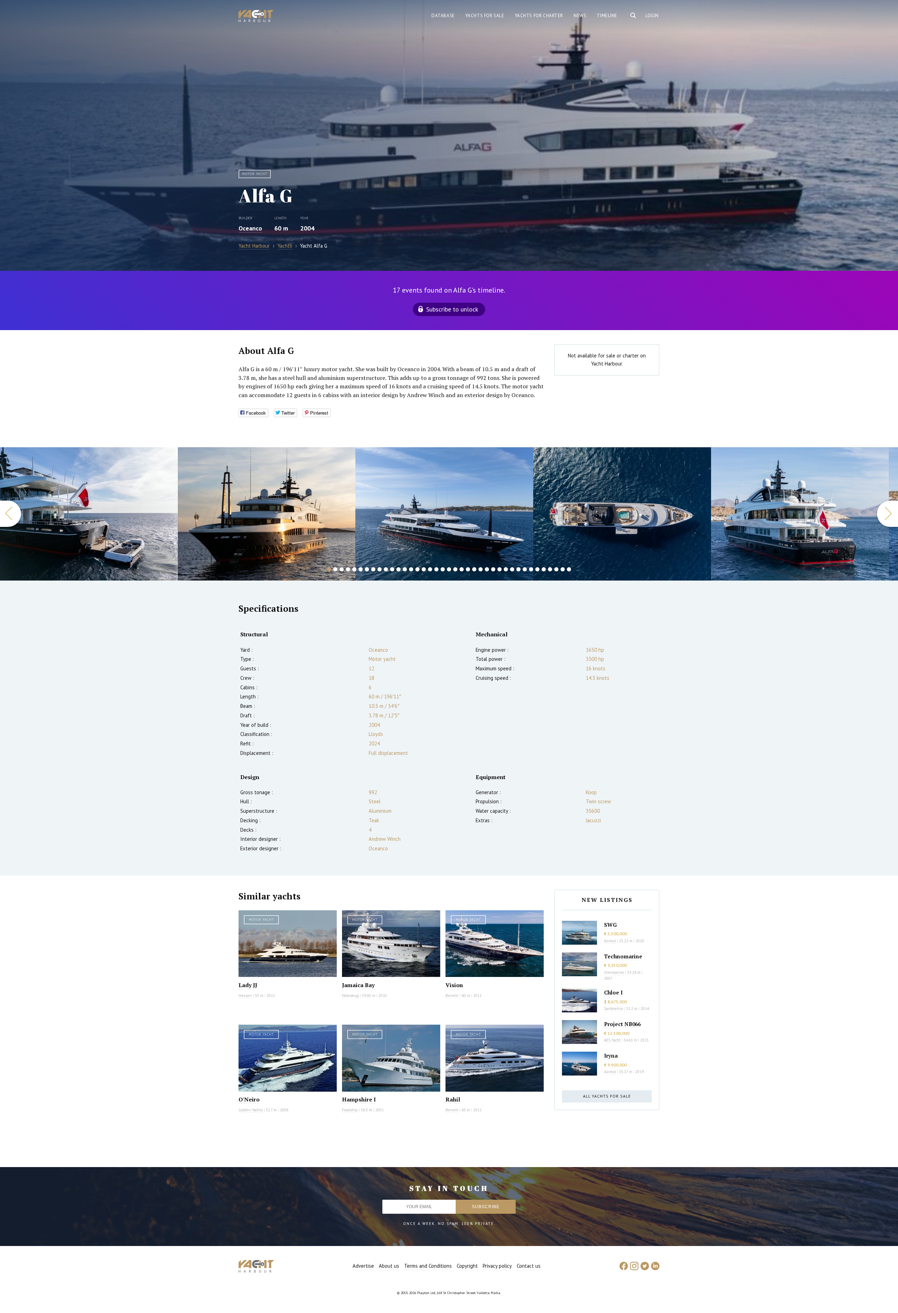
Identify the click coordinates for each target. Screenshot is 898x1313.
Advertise (363, 1265)
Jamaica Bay (358, 985)
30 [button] (512, 569)
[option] (89, 514)
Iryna (611, 1055)
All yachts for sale (607, 1096)
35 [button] (544, 569)
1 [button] (329, 569)
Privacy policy (497, 1265)
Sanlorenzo (613, 1008)
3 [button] (342, 569)
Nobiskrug (350, 995)
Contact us (529, 1265)
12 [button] (398, 569)
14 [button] (411, 569)
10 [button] (386, 569)
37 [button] (556, 569)
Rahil (452, 1099)
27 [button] (493, 569)
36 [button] (550, 569)
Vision (454, 985)
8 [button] (373, 569)
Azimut (610, 940)
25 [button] (480, 569)
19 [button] (443, 569)
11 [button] (392, 569)
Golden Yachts (251, 1109)
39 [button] (569, 569)
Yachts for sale (484, 16)
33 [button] (531, 569)
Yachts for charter (539, 16)
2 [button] (335, 569)
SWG (610, 924)
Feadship (350, 1109)
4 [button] (348, 569)
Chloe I (613, 992)
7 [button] (367, 569)
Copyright (467, 1265)
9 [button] (379, 569)
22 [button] (462, 569)
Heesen (245, 995)
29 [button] (506, 569)
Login (652, 16)
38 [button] (563, 569)
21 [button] (455, 569)
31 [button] (518, 569)
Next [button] (887, 514)
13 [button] (405, 569)
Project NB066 (622, 1023)
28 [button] (499, 569)
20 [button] (449, 569)
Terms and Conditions (428, 1265)
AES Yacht (612, 1040)
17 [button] (430, 569)
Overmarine (614, 972)
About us (389, 1265)
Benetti (451, 995)
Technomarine (623, 956)
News (580, 16)
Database (443, 16)
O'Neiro (249, 1099)
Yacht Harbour (256, 17)
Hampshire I (359, 1099)
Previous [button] (10, 514)
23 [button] (468, 569)
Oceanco (250, 228)
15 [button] (417, 569)
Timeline (607, 16)
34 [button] (537, 569)
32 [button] (525, 569)
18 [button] (436, 569)
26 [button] (487, 569)
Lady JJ (248, 985)
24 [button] (474, 569)
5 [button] (354, 569)
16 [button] (424, 569)
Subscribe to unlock (452, 309)
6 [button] (360, 569)
